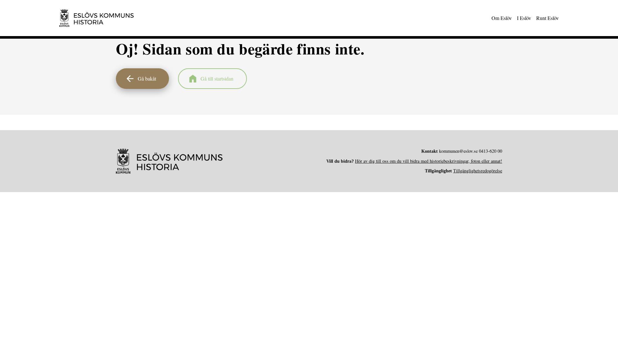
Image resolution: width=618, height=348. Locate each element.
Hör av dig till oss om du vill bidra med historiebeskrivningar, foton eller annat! (428, 161)
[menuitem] (502, 18)
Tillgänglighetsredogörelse (477, 171)
